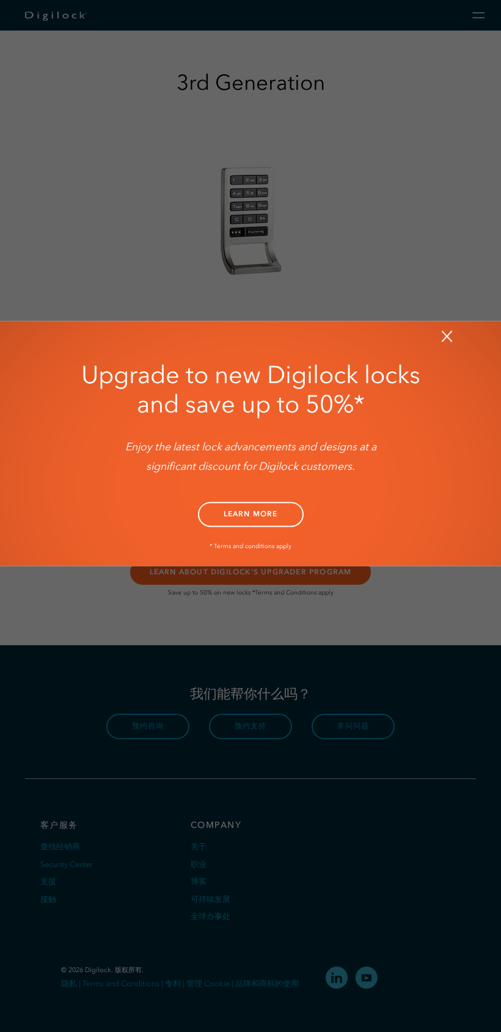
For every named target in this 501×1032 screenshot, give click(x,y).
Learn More (251, 514)
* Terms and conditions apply (250, 546)
